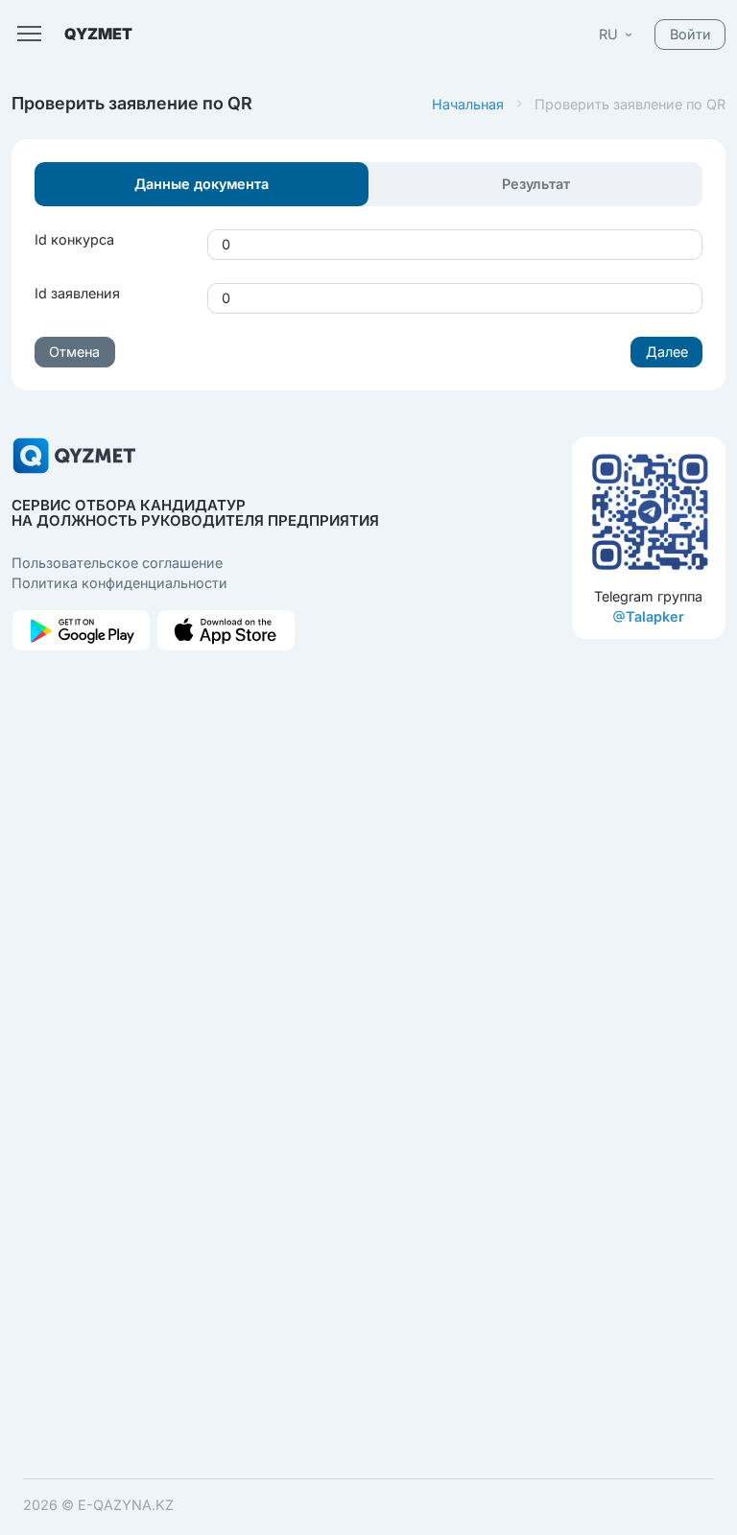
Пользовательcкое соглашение (117, 563)
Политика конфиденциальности (119, 583)
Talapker (655, 616)
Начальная (468, 104)
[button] (617, 34)
